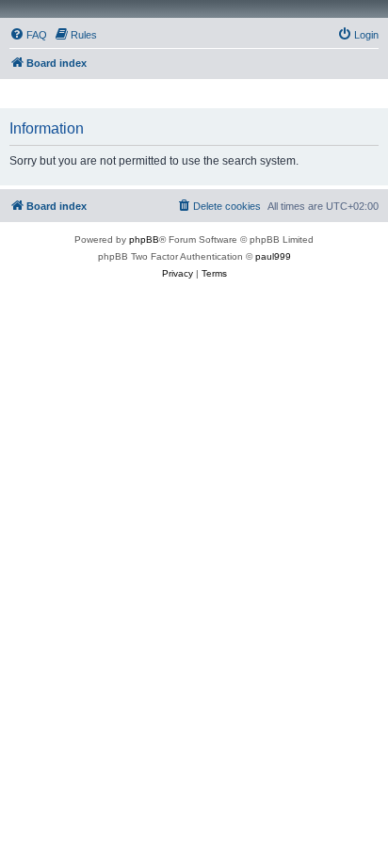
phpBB (144, 239)
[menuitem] (28, 35)
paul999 (273, 256)
